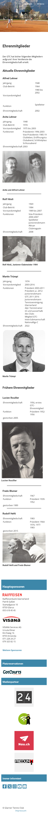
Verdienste (23, 59)
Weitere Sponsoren (12, 650)
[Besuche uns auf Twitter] (10, 787)
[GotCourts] (12, 674)
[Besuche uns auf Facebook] (5, 787)
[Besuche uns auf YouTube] (20, 787)
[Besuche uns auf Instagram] (15, 787)
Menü (41, 4)
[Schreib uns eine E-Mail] (25, 787)
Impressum (20, 810)
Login (28, 3)
